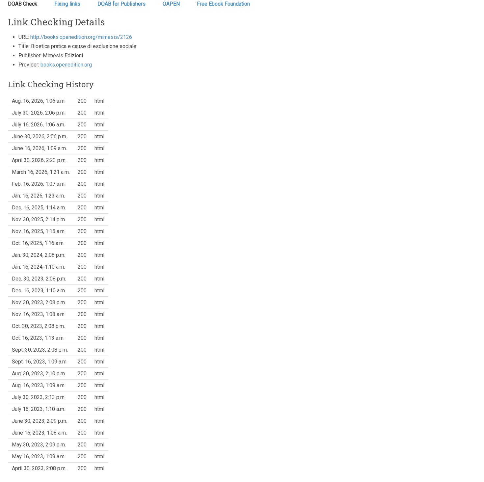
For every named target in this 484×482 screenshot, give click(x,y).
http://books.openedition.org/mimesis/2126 (81, 37)
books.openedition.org (66, 65)
